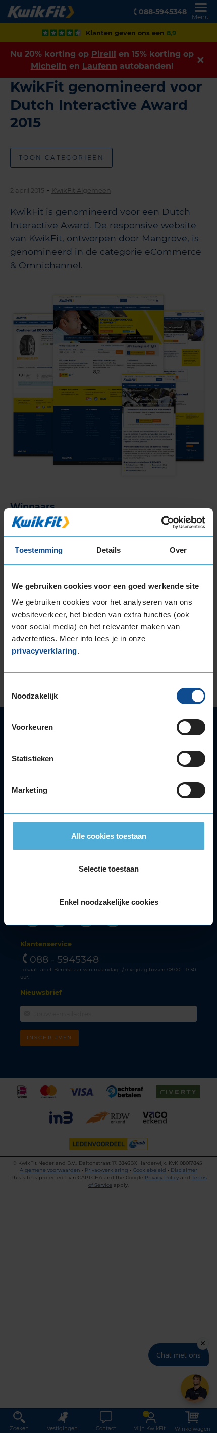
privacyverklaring (44, 650)
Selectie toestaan (109, 868)
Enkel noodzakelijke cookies (108, 902)
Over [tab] (178, 550)
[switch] (191, 727)
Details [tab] (108, 550)
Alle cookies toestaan (108, 836)
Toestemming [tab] (39, 550)
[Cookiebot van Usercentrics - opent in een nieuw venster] (161, 522)
